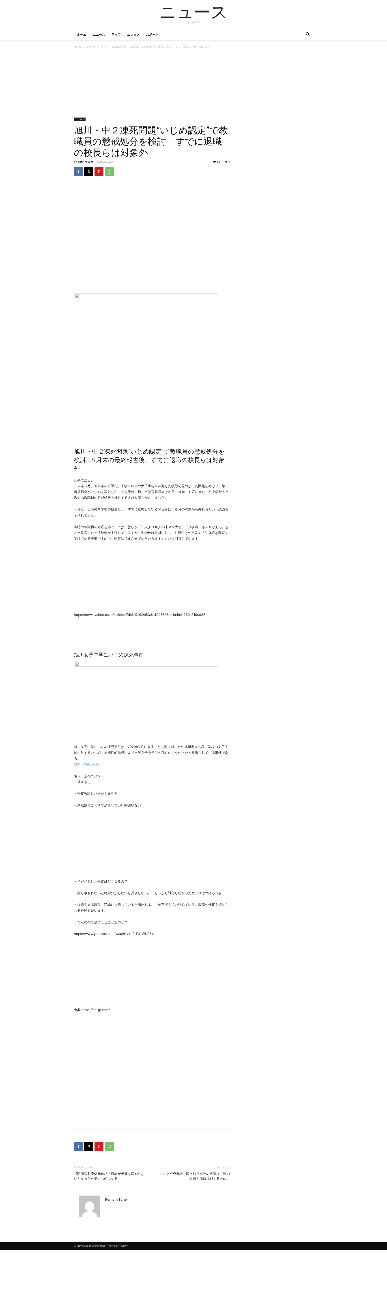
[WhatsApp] (109, 171)
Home (78, 47)
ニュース (99, 34)
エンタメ (133, 34)
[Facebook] (78, 171)
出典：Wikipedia (86, 764)
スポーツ (152, 34)
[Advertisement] (152, 84)
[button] (307, 35)
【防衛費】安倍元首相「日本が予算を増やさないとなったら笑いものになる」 (109, 1176)
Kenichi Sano (86, 161)
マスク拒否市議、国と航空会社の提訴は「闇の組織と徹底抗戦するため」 (194, 1176)
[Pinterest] (99, 171)
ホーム (81, 34)
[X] (88, 171)
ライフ (116, 34)
